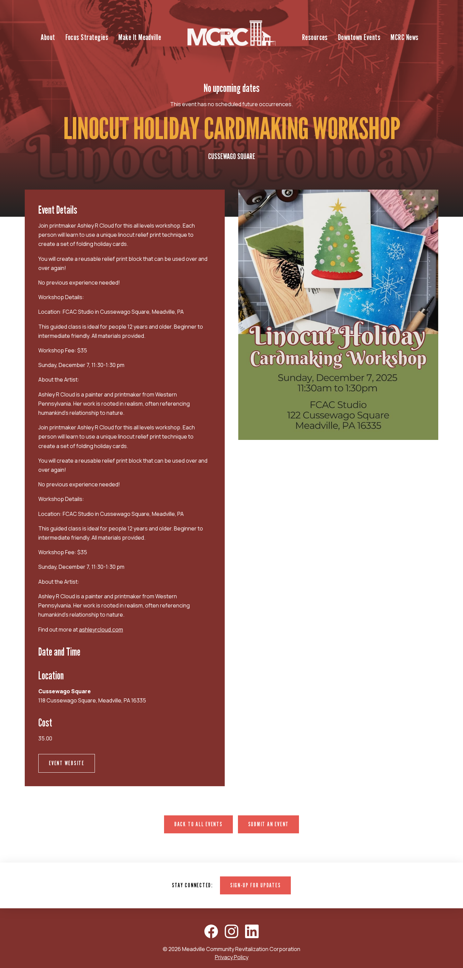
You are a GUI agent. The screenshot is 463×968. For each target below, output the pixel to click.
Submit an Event (268, 824)
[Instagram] (231, 931)
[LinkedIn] (252, 931)
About (48, 37)
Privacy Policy (231, 957)
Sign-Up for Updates (255, 885)
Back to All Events (198, 824)
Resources (315, 37)
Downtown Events (359, 37)
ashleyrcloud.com (101, 629)
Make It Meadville (139, 37)
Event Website (66, 763)
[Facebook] (211, 931)
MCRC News (404, 37)
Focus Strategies (86, 37)
